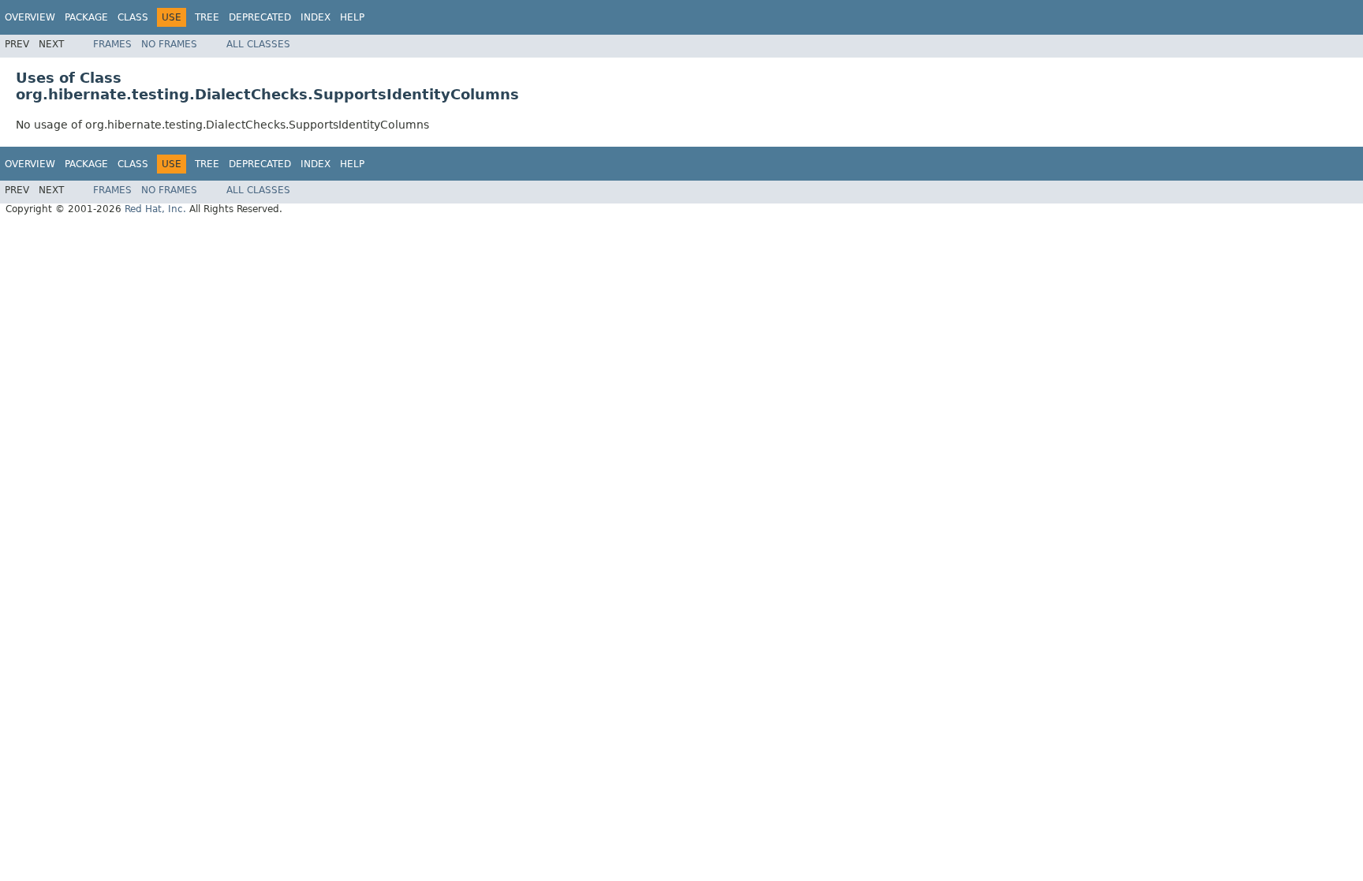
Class (133, 17)
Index (315, 17)
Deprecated (260, 17)
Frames (112, 44)
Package (86, 17)
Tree (207, 17)
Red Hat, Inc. (155, 209)
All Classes (258, 44)
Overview (30, 17)
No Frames (169, 44)
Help (352, 17)
